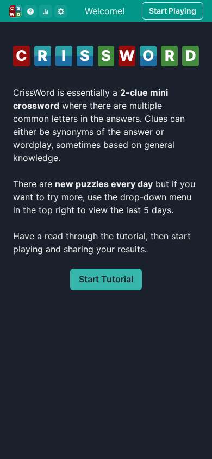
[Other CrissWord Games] (15, 11)
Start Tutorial (106, 279)
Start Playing (172, 10)
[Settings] (60, 11)
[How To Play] (30, 11)
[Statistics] (45, 11)
